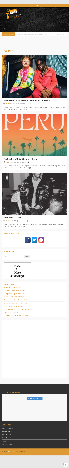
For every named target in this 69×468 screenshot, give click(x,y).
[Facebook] (28, 240)
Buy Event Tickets (7, 444)
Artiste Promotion (7, 435)
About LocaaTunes (7, 428)
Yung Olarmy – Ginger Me (11, 312)
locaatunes (23, 103)
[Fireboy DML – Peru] (34, 194)
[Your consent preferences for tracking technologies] (66, 465)
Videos (8, 103)
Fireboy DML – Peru (13, 217)
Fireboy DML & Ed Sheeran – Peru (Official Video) (27, 100)
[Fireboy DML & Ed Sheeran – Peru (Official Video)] (34, 76)
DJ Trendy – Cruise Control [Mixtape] (14, 290)
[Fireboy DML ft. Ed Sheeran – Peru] (34, 135)
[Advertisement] (34, 463)
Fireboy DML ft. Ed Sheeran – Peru (20, 159)
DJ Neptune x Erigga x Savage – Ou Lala (15, 294)
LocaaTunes (10, 451)
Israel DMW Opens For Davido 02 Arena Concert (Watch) (21, 34)
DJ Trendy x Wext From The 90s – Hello (15, 303)
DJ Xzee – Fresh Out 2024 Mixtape (14, 297)
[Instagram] (41, 240)
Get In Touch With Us (8, 438)
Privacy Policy (6, 441)
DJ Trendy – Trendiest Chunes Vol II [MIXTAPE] (17, 309)
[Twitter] (34, 240)
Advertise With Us (7, 432)
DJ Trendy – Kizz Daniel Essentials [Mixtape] (16, 300)
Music (7, 162)
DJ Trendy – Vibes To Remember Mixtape (16, 315)
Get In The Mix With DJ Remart (13, 306)
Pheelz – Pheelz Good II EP (12, 287)
